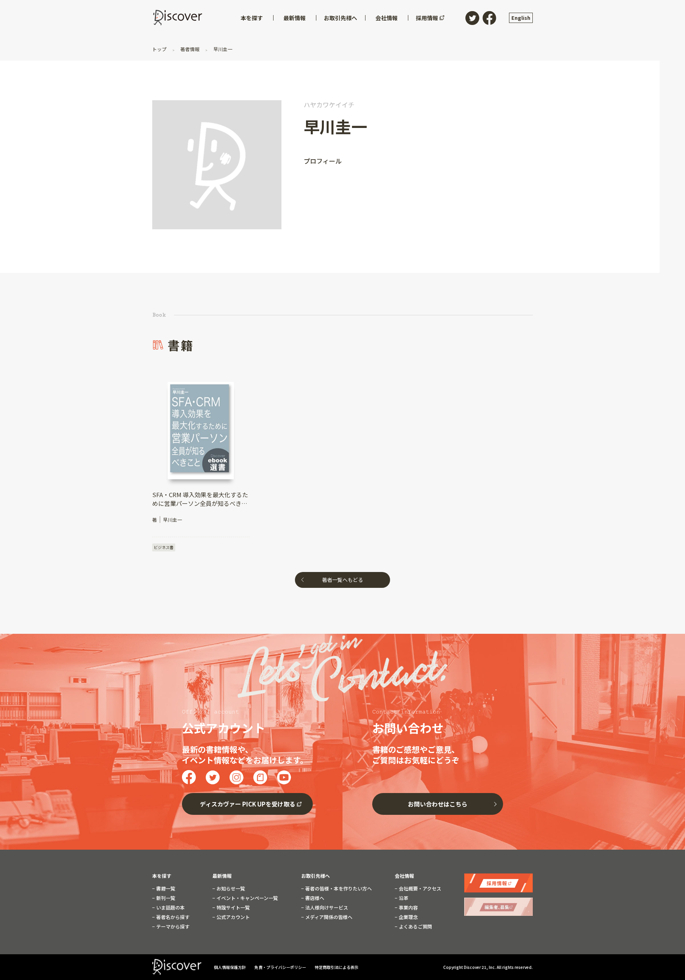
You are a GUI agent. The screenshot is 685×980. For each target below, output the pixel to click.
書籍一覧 (165, 888)
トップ (160, 49)
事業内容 (408, 907)
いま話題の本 (170, 907)
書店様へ (314, 898)
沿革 (403, 898)
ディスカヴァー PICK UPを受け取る (247, 804)
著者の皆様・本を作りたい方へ (338, 888)
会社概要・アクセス (419, 888)
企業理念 (408, 917)
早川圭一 (222, 49)
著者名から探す (172, 917)
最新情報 (222, 875)
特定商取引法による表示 (336, 967)
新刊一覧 (165, 898)
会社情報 (404, 875)
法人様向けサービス (326, 907)
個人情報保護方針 (230, 967)
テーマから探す (172, 926)
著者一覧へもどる (342, 579)
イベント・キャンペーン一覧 (246, 898)
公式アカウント (232, 917)
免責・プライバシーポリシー (280, 967)
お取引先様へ (315, 875)
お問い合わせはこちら (437, 804)
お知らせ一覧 (230, 888)
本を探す (161, 875)
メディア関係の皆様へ (328, 917)
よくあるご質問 (415, 926)
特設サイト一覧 (232, 907)
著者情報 (190, 49)
